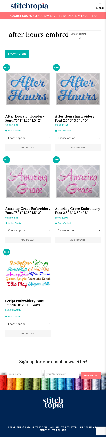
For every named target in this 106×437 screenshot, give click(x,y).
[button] (13, 130)
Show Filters (17, 53)
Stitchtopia (29, 6)
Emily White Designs (53, 430)
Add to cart (28, 147)
